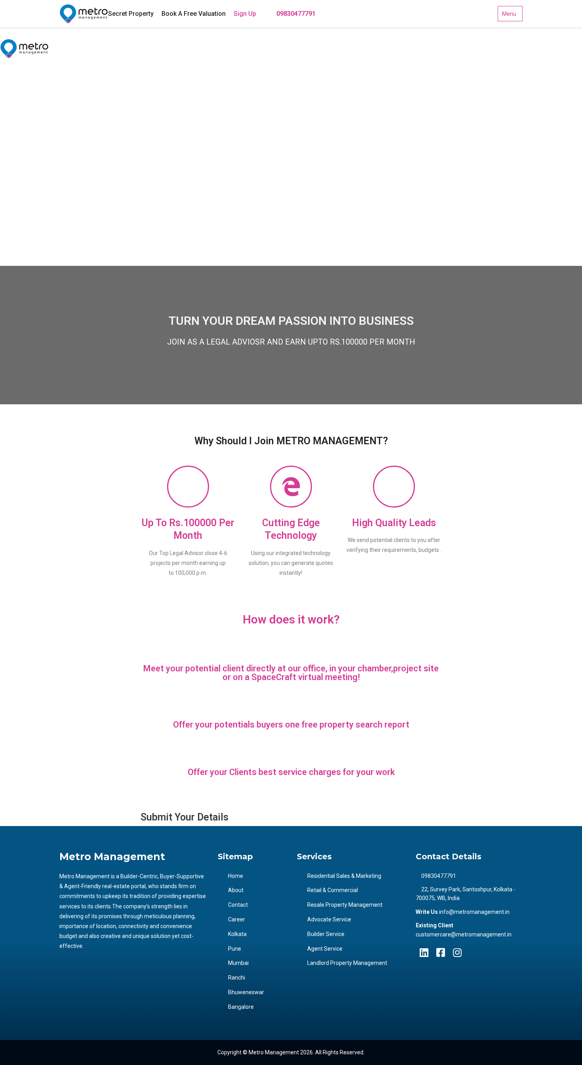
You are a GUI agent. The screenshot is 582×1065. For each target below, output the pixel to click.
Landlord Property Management (347, 963)
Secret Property (131, 13)
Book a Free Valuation (194, 13)
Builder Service (325, 934)
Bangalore (25, 253)
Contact (238, 905)
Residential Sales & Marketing (344, 876)
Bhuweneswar (30, 236)
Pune (18, 186)
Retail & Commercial (332, 890)
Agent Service (324, 949)
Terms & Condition (35, 136)
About (235, 890)
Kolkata (21, 169)
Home (235, 876)
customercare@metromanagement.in (464, 934)
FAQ (17, 102)
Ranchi (20, 220)
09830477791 (295, 13)
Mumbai (22, 203)
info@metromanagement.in (474, 912)
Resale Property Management (344, 905)
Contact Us (25, 153)
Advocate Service (329, 919)
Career (20, 119)
